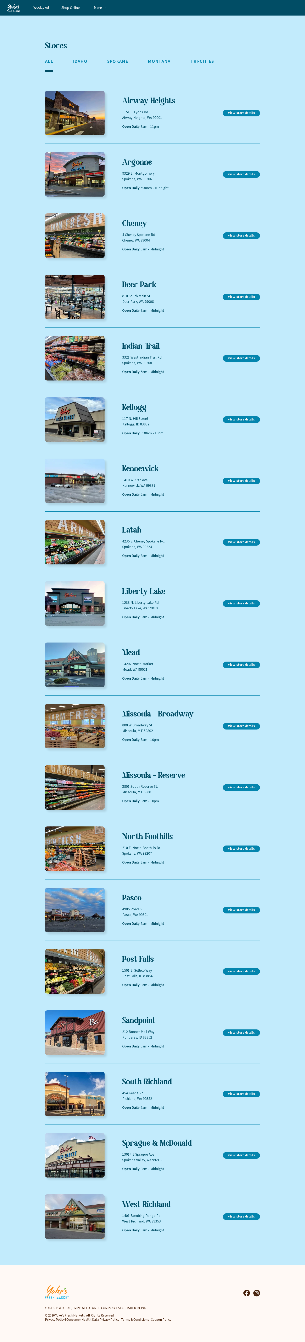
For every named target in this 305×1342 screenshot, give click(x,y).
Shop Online (70, 7)
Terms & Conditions (135, 1319)
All (49, 61)
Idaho (80, 61)
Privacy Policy (55, 1319)
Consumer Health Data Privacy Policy (92, 1319)
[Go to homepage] (13, 8)
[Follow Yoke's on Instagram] (256, 1293)
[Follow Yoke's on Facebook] (246, 1293)
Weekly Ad (41, 8)
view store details (241, 113)
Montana (159, 61)
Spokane (117, 61)
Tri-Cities (202, 61)
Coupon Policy (161, 1319)
